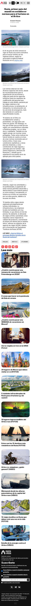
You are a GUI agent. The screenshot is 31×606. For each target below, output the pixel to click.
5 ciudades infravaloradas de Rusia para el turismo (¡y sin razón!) (13, 396)
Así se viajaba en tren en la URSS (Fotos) (14, 347)
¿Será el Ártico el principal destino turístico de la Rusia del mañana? (14, 235)
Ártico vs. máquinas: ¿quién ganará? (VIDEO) (12, 468)
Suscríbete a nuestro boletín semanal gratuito (16, 571)
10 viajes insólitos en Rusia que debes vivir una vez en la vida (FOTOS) (14, 519)
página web (18, 60)
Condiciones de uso (7, 560)
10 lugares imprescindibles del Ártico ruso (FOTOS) (13, 421)
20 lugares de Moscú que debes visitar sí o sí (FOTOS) (14, 371)
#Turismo (24, 241)
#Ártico (14, 241)
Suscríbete (8, 562)
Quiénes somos (6, 556)
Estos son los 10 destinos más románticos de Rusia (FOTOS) (13, 444)
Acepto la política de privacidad (11, 582)
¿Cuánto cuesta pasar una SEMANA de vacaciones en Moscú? (12, 322)
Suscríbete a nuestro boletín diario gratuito (15, 576)
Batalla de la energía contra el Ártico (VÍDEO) (13, 544)
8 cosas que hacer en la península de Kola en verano (15, 297)
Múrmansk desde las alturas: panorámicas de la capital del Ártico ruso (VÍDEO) (13, 493)
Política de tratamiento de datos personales (14, 558)
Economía (13, 26)
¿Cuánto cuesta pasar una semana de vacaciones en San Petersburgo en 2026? (13, 272)
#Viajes (5, 241)
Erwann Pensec (15, 21)
